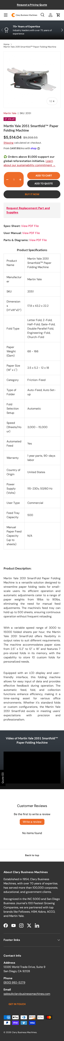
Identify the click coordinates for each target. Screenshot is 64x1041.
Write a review (32, 822)
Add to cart (44, 175)
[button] (58, 15)
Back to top (32, 855)
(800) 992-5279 (14, 982)
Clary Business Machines (24, 1032)
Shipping (9, 142)
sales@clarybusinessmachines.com (27, 994)
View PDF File (30, 226)
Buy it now (32, 194)
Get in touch (17, 1004)
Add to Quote (43, 183)
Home (6, 44)
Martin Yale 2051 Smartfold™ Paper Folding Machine (30, 47)
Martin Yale (10, 113)
